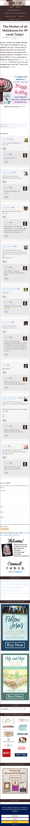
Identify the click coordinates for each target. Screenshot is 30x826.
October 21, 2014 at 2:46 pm (8, 290)
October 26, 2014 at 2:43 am (10, 304)
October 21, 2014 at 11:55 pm (8, 366)
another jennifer (6, 207)
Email (2, 512)
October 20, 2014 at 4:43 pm (8, 209)
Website (2, 517)
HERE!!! (23, 106)
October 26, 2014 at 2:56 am (10, 224)
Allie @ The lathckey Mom (9, 289)
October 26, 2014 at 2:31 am (10, 427)
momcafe (6, 154)
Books (10, 126)
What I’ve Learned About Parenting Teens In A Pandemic (14, 584)
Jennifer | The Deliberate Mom (11, 398)
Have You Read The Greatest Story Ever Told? (12, 587)
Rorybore (5, 446)
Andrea (4, 365)
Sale (22, 126)
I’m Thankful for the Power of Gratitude (10, 590)
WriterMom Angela (7, 172)
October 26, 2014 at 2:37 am (10, 339)
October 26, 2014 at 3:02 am (10, 156)
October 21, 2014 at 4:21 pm (8, 323)
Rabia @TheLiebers (8, 246)
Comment (3, 490)
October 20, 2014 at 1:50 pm (8, 140)
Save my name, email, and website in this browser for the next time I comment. (15, 525)
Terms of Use (15, 804)
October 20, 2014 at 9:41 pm (8, 248)
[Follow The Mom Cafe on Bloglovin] (15, 572)
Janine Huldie (6, 139)
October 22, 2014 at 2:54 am (7, 447)
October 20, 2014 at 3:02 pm (8, 174)
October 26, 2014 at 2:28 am (10, 464)
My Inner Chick (6, 322)
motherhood (16, 126)
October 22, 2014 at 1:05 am (7, 399)
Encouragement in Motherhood (17, 124)
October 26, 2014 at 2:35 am (10, 379)
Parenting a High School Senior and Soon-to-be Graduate (14, 581)
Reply (4, 148)
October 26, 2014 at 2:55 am (10, 268)
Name (2, 506)
